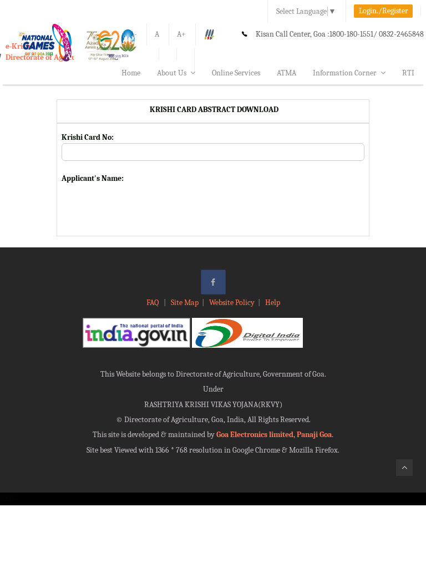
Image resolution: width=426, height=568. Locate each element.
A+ (181, 34)
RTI (408, 73)
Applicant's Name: (93, 178)
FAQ (153, 302)
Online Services (236, 73)
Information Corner (345, 73)
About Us (171, 73)
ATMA (286, 73)
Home (130, 73)
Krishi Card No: (88, 137)
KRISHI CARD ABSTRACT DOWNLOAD (213, 109)
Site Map (185, 302)
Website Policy (232, 302)
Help (272, 302)
